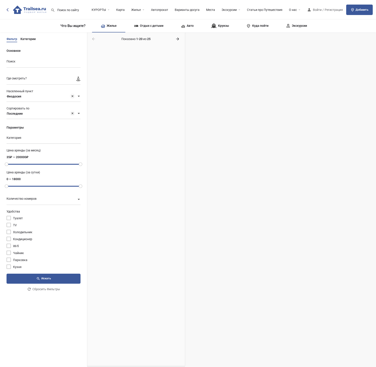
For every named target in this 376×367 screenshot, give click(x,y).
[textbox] (44, 199)
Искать (46, 278)
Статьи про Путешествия (264, 10)
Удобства (13, 211)
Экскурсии (229, 10)
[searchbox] (43, 138)
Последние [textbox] (15, 113)
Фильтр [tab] (12, 39)
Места (210, 10)
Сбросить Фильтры (46, 289)
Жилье (136, 10)
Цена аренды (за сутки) (23, 172)
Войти (317, 10)
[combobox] (44, 96)
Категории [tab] (28, 39)
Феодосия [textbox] (14, 96)
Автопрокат (159, 10)
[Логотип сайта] (30, 9)
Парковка (20, 260)
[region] (280, 200)
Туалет (18, 218)
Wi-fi (16, 246)
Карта (120, 10)
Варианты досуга (187, 10)
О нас (293, 10)
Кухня (17, 267)
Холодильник (22, 232)
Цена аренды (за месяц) (24, 150)
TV (15, 225)
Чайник (18, 253)
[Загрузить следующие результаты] (178, 39)
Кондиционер (22, 239)
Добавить (362, 9)
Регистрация (334, 10)
